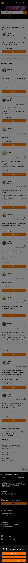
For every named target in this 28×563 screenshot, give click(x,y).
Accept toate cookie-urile (14, 560)
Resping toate (14, 557)
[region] (14, 554)
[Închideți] (25, 547)
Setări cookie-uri (14, 553)
